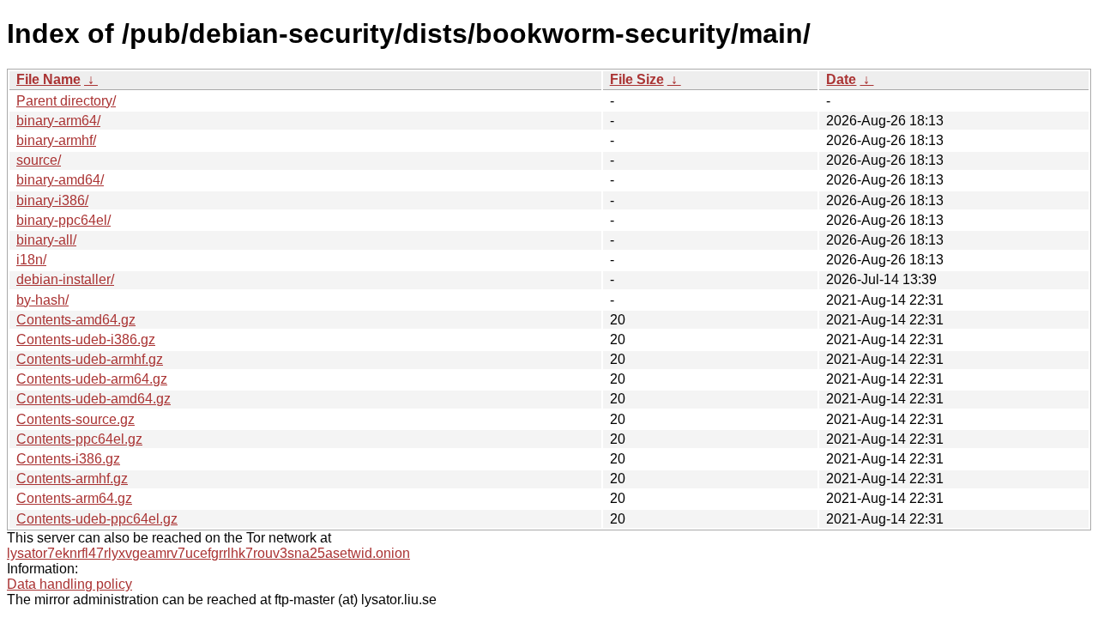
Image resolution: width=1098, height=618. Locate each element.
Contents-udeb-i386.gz (85, 339)
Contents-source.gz (75, 419)
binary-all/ (46, 240)
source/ (38, 160)
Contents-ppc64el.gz (79, 439)
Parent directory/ (66, 101)
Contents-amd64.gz (76, 319)
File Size (637, 79)
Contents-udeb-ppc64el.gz (97, 519)
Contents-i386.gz (68, 458)
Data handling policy (69, 584)
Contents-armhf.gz (72, 478)
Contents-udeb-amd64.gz (93, 398)
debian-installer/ (65, 279)
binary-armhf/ (56, 140)
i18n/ (31, 259)
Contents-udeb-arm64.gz (91, 379)
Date (841, 79)
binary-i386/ (52, 200)
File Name (48, 79)
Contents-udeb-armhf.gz (89, 359)
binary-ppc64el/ (63, 220)
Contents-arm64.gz (74, 498)
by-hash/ (42, 300)
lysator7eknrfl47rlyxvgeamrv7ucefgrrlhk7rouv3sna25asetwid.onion (208, 553)
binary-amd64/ (60, 180)
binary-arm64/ (58, 120)
